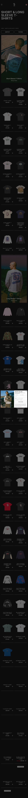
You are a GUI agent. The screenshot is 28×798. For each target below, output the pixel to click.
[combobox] (16, 398)
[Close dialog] (26, 391)
